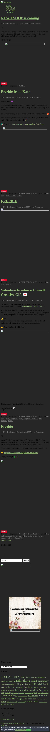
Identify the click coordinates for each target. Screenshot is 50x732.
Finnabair (38, 684)
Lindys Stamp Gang (43, 693)
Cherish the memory (40, 681)
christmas (4, 684)
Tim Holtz (21, 702)
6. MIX (22, 86)
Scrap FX (24, 699)
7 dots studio (29, 677)
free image (19, 536)
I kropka (45, 690)
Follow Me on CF (7, 719)
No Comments (35, 24)
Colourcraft (12, 684)
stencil (3, 702)
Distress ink (29, 684)
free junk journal (12, 419)
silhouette (32, 699)
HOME (8, 6)
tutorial (28, 701)
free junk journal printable (28, 419)
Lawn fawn (28, 693)
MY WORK (10, 10)
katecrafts (21, 693)
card (11, 681)
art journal (37, 677)
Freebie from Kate (15, 91)
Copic (20, 683)
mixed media (8, 695)
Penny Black (33, 696)
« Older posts (6, 540)
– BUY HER (32, 306)
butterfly (3, 681)
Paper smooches (21, 696)
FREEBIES (10, 12)
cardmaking (22, 680)
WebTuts (4, 725)
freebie (19, 196)
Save (4, 83)
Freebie (7, 426)
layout (34, 692)
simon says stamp (42, 699)
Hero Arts (38, 690)
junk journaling (14, 693)
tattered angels (12, 702)
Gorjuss (31, 690)
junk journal (5, 693)
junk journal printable (15, 538)
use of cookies (20, 730)
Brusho (43, 677)
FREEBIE (9, 201)
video (35, 701)
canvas (8, 681)
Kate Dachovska (9, 24)
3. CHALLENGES (12, 676)
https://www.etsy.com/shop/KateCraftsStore (28, 124)
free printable (11, 196)
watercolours (43, 702)
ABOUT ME (10, 8)
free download (19, 687)
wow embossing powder (7, 704)
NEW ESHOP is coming (20, 18)
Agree (28, 730)
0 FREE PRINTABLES (28, 193)
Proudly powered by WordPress (12, 723)
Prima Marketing (14, 699)
